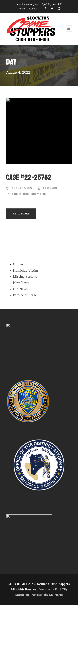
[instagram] (59, 8)
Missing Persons (25, 276)
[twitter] (52, 8)
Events (33, 8)
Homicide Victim (35, 193)
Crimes (17, 193)
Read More (21, 213)
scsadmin (50, 187)
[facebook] (45, 8)
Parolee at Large (25, 295)
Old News (20, 289)
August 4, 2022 (22, 187)
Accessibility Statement (47, 594)
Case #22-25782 (29, 177)
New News (21, 283)
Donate (21, 8)
